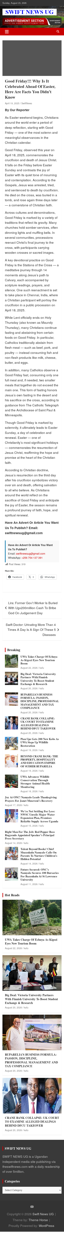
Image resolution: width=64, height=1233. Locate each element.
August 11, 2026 (29, 884)
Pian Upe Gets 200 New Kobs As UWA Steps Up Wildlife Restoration (40, 742)
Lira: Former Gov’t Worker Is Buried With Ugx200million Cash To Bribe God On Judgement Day (33, 608)
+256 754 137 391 (32, 558)
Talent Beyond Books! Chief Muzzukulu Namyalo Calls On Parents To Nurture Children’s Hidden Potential (39, 854)
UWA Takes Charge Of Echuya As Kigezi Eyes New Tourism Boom (39, 660)
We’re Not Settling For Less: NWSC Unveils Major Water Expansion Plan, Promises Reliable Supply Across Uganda (39, 816)
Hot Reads (12, 895)
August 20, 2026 (29, 688)
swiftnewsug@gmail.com (30, 553)
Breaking (13, 649)
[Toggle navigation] (6, 31)
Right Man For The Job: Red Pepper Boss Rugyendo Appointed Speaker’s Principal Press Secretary (30, 835)
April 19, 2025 (12, 103)
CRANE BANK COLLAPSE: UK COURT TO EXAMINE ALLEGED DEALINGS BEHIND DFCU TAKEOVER (38, 723)
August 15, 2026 (29, 825)
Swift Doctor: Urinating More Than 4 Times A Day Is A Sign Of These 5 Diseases (31, 629)
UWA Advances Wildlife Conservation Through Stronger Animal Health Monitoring (35, 782)
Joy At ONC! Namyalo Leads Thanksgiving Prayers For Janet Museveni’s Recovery (31, 799)
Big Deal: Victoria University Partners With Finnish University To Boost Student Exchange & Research (38, 679)
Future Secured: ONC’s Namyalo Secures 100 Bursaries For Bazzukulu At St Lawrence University (40, 874)
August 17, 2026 (13, 805)
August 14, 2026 (13, 843)
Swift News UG (43, 1214)
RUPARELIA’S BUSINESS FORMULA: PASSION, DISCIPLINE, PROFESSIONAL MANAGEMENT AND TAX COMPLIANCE (40, 701)
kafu (42, 667)
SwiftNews (26, 103)
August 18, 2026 (29, 791)
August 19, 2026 (29, 750)
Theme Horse (38, 1220)
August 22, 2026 (29, 667)
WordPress (46, 1225)
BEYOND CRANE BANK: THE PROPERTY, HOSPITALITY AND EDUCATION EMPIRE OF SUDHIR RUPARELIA (39, 761)
